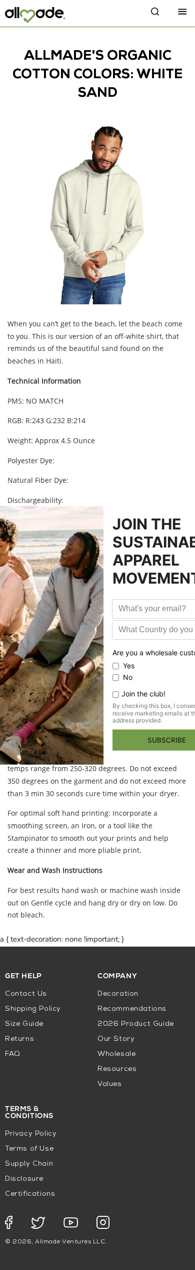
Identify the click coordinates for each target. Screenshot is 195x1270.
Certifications (30, 1194)
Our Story (116, 1039)
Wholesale (117, 1054)
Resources (117, 1069)
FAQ (12, 1054)
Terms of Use (29, 1149)
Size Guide (24, 1024)
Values (110, 1084)
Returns (19, 1039)
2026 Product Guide (136, 1024)
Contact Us (26, 994)
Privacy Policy (30, 1134)
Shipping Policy (33, 1009)
